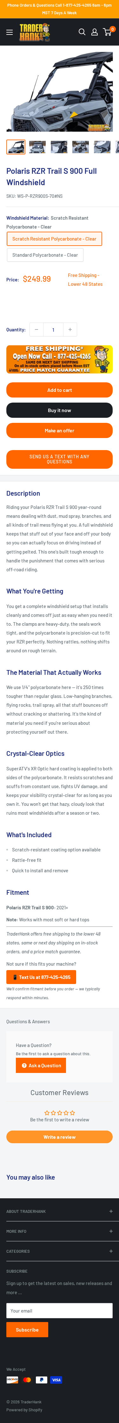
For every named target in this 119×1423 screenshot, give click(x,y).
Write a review (59, 1137)
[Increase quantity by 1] (70, 329)
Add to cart (59, 390)
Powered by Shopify (24, 1409)
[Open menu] (9, 32)
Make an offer (59, 430)
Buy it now (59, 410)
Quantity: (16, 329)
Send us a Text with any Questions (59, 459)
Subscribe (27, 1329)
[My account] (94, 31)
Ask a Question (44, 1065)
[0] (107, 32)
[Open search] (82, 31)
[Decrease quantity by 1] (36, 329)
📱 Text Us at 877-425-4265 (41, 977)
